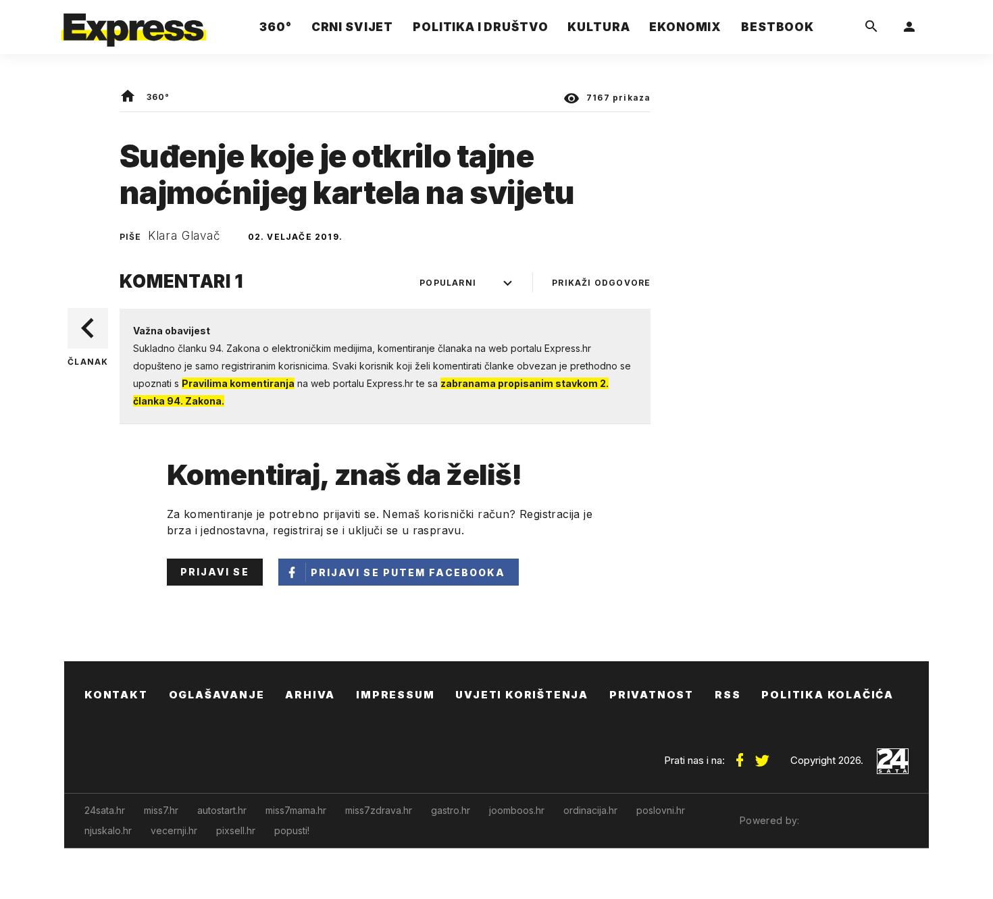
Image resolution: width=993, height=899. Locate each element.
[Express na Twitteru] (762, 755)
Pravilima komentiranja (238, 383)
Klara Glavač (184, 235)
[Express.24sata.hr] (134, 23)
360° (158, 97)
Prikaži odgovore (601, 283)
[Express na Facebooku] (740, 755)
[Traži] (871, 27)
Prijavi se (214, 571)
